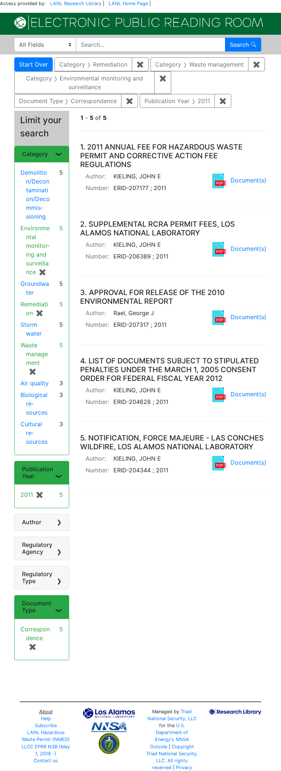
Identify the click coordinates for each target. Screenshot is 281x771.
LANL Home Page (128, 3)
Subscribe (46, 725)
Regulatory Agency (37, 548)
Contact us (46, 760)
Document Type (36, 607)
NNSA (182, 739)
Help (46, 718)
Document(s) (248, 180)
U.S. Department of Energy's (171, 732)
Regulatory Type (37, 577)
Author (31, 522)
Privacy (184, 767)
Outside (158, 746)
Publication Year (37, 472)
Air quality (34, 383)
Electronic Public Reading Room (138, 23)
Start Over (33, 64)
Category (35, 154)
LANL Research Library (75, 3)
